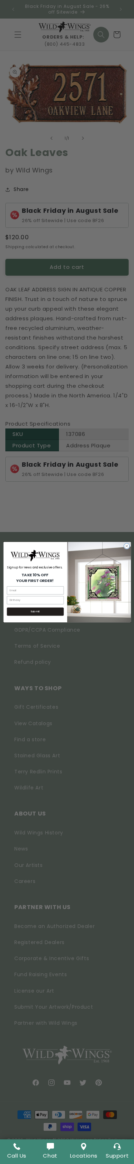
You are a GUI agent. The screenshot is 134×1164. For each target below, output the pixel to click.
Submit (35, 611)
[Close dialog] (126, 546)
